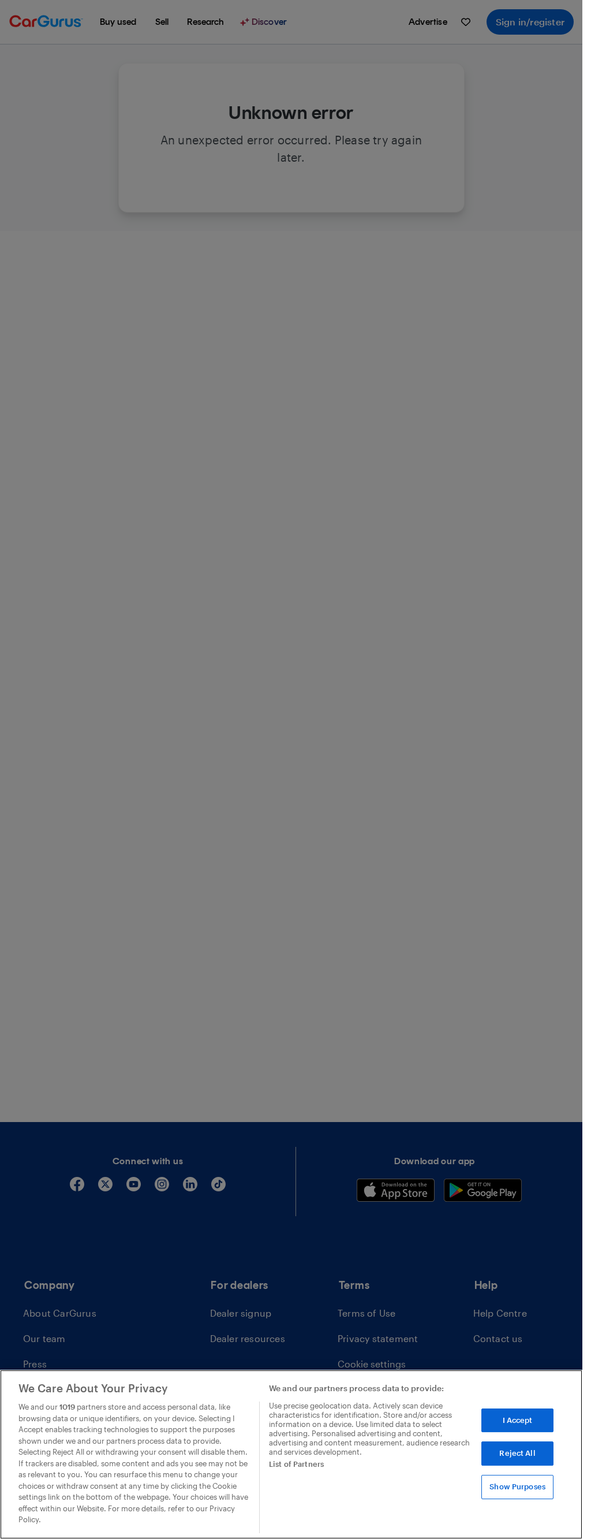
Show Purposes (517, 1486)
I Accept (518, 1420)
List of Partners (296, 1464)
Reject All (517, 1453)
